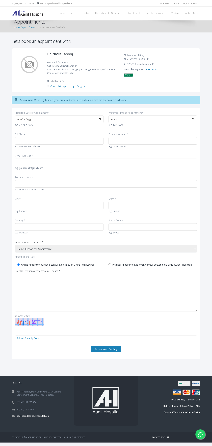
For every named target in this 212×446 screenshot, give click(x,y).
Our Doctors (84, 13)
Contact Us (190, 13)
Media (174, 13)
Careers (165, 3)
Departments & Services (109, 13)
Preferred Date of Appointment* (32, 112)
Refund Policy (186, 405)
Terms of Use (193, 399)
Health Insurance (155, 13)
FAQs (197, 405)
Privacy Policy (178, 399)
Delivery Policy (170, 405)
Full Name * (21, 134)
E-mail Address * (24, 155)
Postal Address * (24, 177)
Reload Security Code (28, 338)
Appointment (190, 3)
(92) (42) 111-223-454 (24, 3)
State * (112, 198)
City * (18, 198)
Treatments (134, 13)
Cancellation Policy (190, 412)
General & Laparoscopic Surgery (67, 86)
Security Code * (23, 315)
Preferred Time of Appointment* (125, 112)
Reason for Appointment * (29, 242)
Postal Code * (115, 220)
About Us (65, 13)
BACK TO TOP (158, 437)
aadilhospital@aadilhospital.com (56, 3)
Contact (176, 3)
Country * (20, 220)
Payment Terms (172, 412)
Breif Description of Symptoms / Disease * (37, 271)
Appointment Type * (25, 256)
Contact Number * (118, 134)
